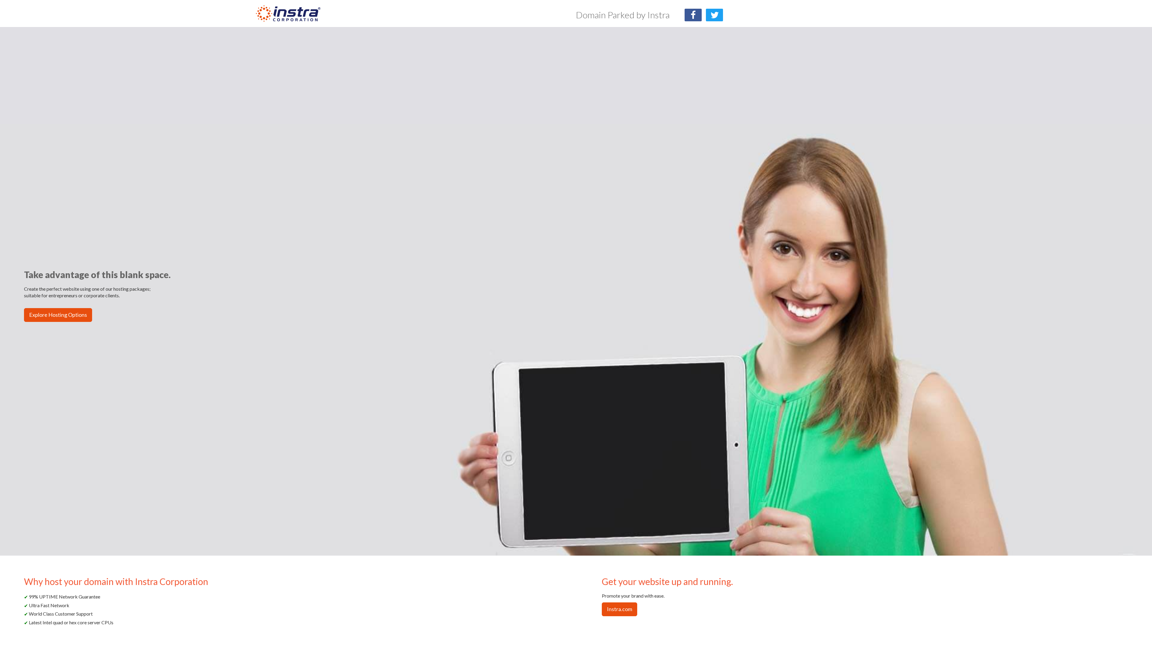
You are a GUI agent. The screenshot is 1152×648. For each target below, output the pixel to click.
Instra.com (619, 609)
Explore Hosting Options (58, 314)
